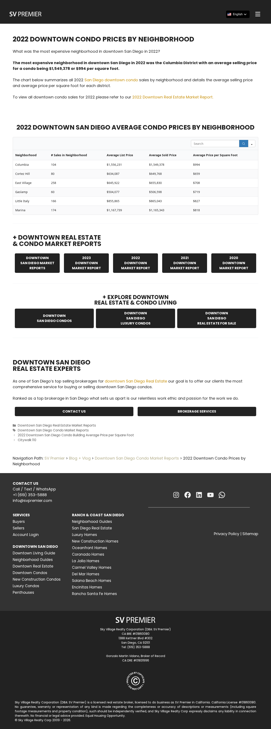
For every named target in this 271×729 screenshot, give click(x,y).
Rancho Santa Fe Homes (94, 593)
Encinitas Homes (87, 587)
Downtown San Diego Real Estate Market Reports (57, 425)
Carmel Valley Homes (91, 567)
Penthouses (23, 592)
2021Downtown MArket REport (184, 263)
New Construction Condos (37, 579)
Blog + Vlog (80, 458)
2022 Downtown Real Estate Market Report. (172, 97)
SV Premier (54, 458)
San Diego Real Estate (92, 528)
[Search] (243, 143)
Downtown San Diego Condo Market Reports (53, 430)
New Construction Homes (95, 541)
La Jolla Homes (85, 560)
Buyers (19, 521)
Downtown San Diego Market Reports (37, 263)
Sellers (18, 528)
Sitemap (250, 533)
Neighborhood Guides (33, 559)
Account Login (26, 534)
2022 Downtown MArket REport (135, 263)
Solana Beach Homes (91, 580)
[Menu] (258, 14)
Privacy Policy (226, 533)
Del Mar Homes (85, 574)
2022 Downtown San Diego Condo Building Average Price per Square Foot (76, 435)
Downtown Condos (30, 572)
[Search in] (251, 143)
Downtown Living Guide (34, 553)
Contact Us (74, 411)
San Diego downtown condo (111, 80)
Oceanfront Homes (89, 547)
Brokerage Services (197, 411)
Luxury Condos (26, 585)
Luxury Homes (84, 534)
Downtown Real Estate (33, 566)
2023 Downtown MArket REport (86, 263)
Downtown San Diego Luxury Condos (136, 318)
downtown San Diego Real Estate (136, 381)
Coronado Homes (88, 554)
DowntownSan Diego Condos (54, 318)
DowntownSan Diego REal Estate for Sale (216, 318)
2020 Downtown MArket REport (233, 263)
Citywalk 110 (27, 440)
